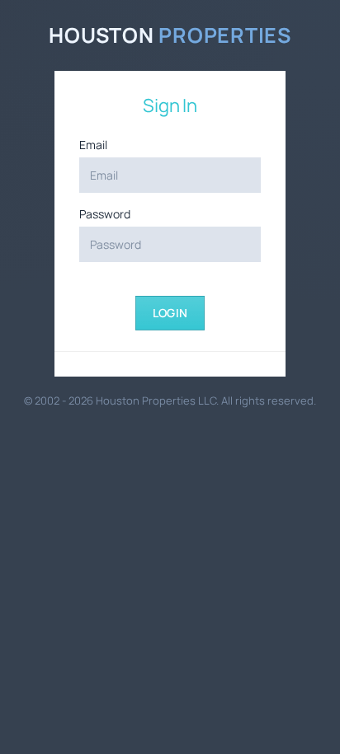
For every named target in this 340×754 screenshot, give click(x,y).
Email (93, 144)
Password (104, 214)
